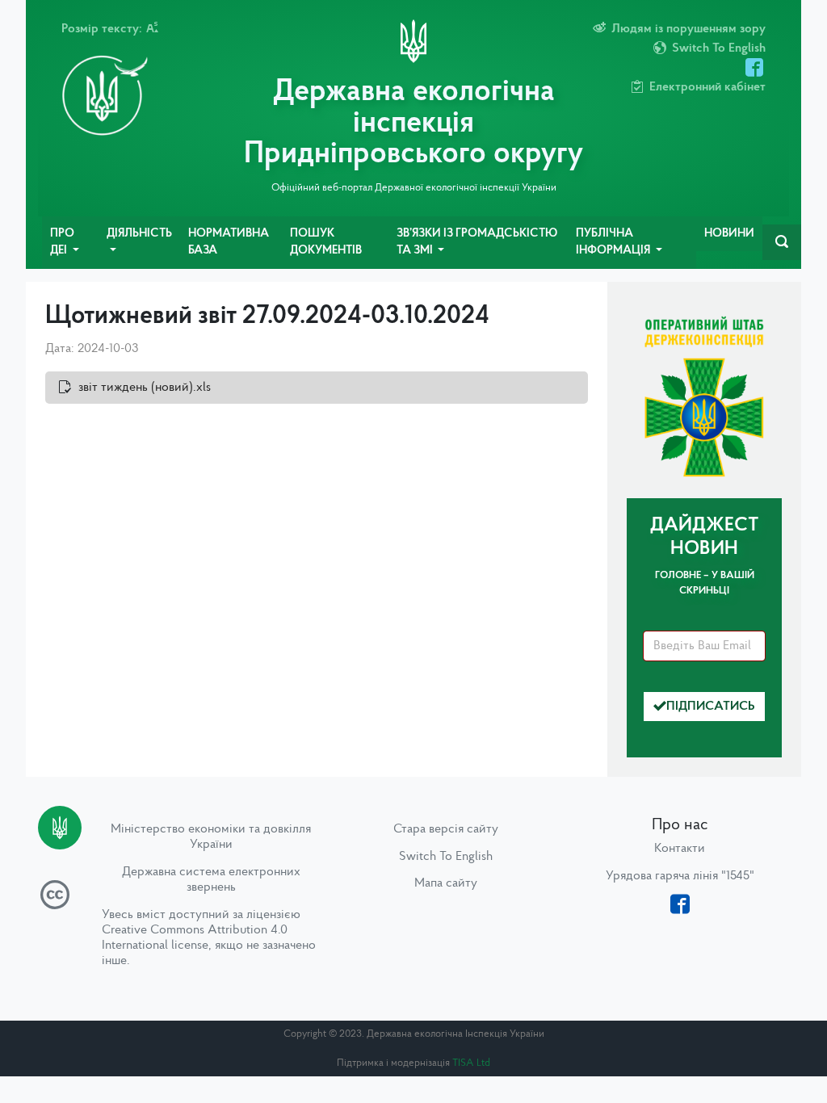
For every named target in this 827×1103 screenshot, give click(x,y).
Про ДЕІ (62, 243)
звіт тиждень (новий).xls (144, 387)
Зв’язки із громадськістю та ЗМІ (477, 243)
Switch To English (446, 856)
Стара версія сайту (445, 829)
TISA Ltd (471, 1063)
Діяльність (139, 234)
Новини (729, 234)
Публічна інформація (614, 243)
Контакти (679, 848)
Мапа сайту (445, 883)
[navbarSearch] (781, 242)
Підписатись (710, 706)
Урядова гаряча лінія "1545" (680, 876)
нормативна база (228, 243)
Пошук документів (326, 243)
